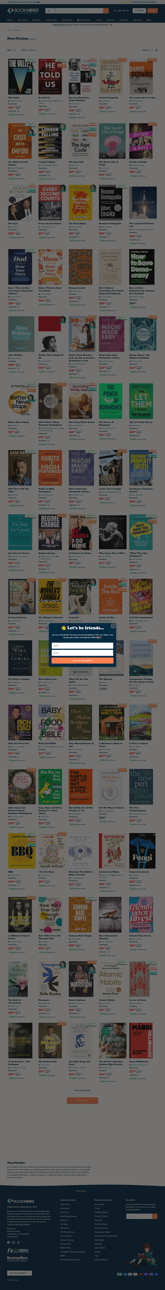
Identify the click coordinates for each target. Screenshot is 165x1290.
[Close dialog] (113, 626)
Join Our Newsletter (82, 660)
